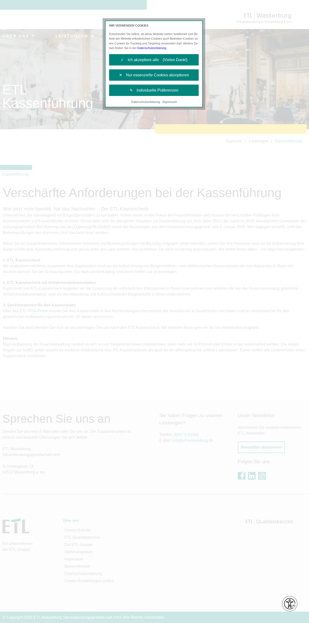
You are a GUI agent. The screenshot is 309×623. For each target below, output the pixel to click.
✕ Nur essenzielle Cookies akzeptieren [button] (154, 75)
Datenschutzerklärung (151, 48)
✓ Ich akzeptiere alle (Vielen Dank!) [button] (154, 60)
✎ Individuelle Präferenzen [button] (154, 90)
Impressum (169, 102)
